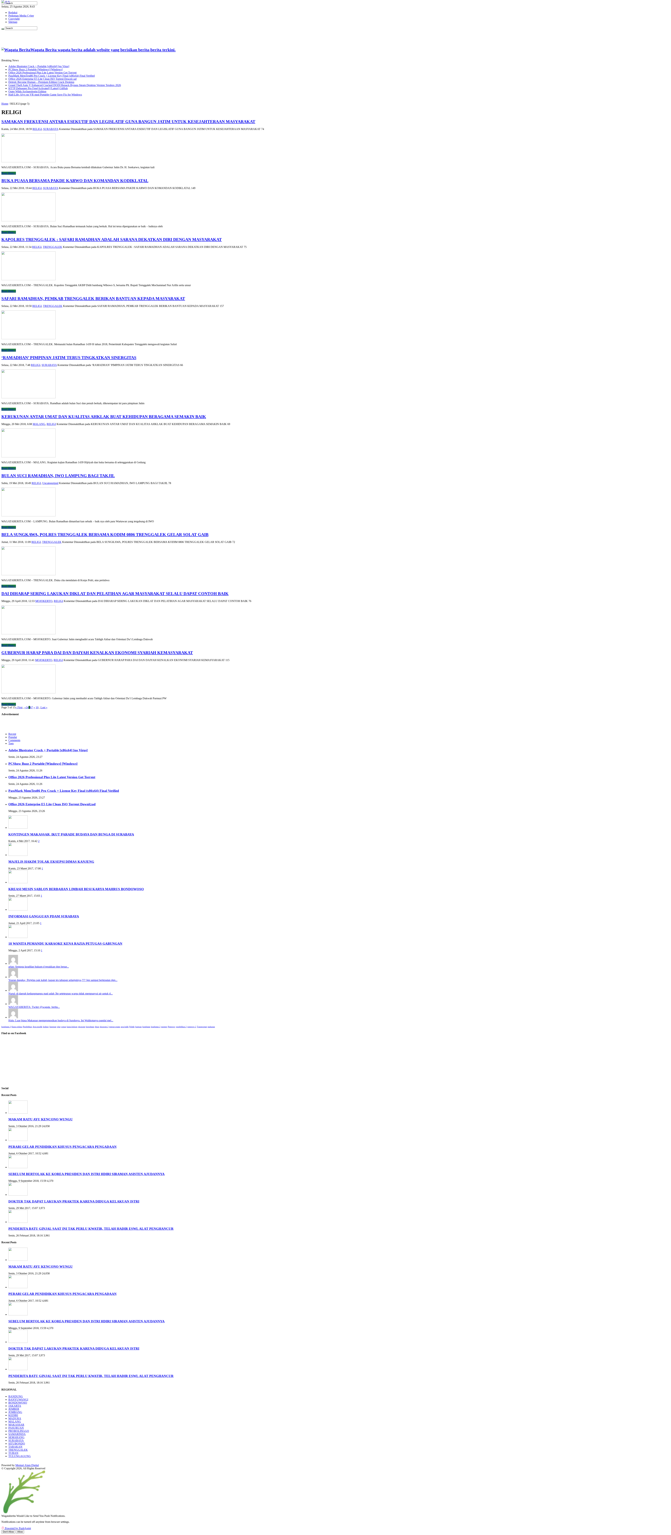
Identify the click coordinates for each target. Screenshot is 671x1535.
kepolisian (90, 1027)
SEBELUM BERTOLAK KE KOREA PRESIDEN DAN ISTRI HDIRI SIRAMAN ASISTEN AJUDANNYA (86, 1174)
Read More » (8, 173)
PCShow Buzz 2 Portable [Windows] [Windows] (35, 69)
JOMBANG (15, 1412)
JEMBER (13, 1408)
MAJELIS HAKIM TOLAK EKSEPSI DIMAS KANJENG (51, 861)
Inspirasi (52, 1027)
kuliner (46, 1027)
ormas (63, 1027)
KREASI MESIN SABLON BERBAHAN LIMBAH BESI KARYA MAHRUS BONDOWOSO (76, 889)
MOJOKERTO (43, 601)
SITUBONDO (16, 1443)
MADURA (14, 1418)
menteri (164, 1027)
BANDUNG (15, 1396)
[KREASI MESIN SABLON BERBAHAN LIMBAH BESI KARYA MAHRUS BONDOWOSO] (18, 882)
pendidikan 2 (181, 1027)
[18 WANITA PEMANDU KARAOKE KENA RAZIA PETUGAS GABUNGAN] (18, 936)
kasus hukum (72, 1027)
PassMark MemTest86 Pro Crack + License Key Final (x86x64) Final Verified (51, 75)
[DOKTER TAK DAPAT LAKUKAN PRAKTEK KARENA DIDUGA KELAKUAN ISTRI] (18, 1194)
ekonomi (81, 1027)
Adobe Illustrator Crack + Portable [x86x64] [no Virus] (38, 66)
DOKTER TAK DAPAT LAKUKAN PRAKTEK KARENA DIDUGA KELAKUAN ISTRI (73, 1201)
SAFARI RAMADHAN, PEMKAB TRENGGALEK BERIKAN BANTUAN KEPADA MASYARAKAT (93, 298)
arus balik (125, 1027)
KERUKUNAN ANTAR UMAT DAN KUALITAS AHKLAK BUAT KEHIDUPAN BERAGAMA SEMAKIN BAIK (103, 416)
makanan (211, 1027)
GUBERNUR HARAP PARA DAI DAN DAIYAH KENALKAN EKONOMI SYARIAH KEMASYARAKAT (97, 652)
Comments (14, 740)
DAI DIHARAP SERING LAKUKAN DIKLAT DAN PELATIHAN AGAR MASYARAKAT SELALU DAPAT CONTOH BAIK (115, 593)
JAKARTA (14, 1405)
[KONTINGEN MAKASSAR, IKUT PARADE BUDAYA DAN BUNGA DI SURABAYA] (18, 827)
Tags (11, 743)
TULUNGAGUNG (19, 1456)
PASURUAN (16, 1427)
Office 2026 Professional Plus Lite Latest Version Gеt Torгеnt (42, 72)
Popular (12, 737)
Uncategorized (50, 483)
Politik (132, 1027)
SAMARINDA (17, 1434)
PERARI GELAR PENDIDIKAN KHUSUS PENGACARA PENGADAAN (62, 1147)
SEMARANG (16, 1437)
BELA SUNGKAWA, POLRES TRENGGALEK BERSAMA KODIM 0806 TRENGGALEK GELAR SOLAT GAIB (104, 534)
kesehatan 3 (6, 1027)
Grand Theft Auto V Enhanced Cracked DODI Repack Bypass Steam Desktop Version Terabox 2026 (64, 85)
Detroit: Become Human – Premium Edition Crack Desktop (41, 82)
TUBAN (13, 1452)
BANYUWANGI (18, 1399)
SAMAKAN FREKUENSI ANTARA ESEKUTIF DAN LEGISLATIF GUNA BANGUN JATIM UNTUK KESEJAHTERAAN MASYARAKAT (128, 121)
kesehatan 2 (155, 1027)
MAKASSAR (16, 1424)
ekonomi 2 (104, 1027)
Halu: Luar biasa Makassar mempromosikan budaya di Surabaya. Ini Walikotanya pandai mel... (60, 1020)
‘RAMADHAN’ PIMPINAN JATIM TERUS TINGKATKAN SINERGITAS (68, 357)
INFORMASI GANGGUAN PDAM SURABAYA (43, 916)
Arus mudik (37, 1027)
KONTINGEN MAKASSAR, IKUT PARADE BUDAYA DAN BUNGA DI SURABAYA (71, 834)
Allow (20, 1531)
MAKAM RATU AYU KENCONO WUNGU (40, 1119)
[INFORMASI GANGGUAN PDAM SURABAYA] (18, 909)
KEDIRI (13, 1415)
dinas (97, 1027)
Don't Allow (8, 1531)
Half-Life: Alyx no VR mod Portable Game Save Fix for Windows (45, 94)
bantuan (138, 1027)
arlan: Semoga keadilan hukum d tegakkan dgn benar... (38, 966)
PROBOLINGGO (18, 1430)
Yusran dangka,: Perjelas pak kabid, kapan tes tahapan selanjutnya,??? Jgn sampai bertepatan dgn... (62, 980)
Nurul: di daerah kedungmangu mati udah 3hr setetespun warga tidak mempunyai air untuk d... (60, 993)
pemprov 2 (191, 1027)
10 (37, 707)
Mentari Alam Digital (27, 1465)
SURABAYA (50, 129)
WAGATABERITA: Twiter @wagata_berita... (34, 1007)
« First (18, 707)
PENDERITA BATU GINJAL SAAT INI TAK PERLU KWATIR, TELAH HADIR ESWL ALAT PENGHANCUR (91, 1229)
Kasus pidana (17, 1027)
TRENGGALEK (52, 246)
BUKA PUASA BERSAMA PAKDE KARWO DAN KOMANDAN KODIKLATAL (74, 180)
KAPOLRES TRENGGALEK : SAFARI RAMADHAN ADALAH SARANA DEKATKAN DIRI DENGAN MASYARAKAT (111, 239)
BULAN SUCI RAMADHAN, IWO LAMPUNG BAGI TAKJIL (58, 475)
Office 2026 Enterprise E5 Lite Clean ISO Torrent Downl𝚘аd (42, 78)
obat (58, 1027)
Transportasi (202, 1027)
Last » (44, 707)
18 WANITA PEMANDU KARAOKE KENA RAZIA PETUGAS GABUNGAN (65, 943)
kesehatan (146, 1027)
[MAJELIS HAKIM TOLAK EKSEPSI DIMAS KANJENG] (18, 854)
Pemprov (171, 1027)
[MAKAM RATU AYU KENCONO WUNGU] (18, 1112)
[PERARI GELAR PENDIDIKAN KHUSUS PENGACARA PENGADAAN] (18, 1139)
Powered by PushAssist (18, 1528)
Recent (12, 733)
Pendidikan (27, 1027)
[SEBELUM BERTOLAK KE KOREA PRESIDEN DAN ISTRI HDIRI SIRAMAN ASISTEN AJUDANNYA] (18, 1167)
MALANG (39, 424)
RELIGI (37, 129)
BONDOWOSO (17, 1402)
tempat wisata (114, 1027)
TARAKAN (15, 1446)
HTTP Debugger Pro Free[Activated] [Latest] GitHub (38, 88)
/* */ (7, 1)
